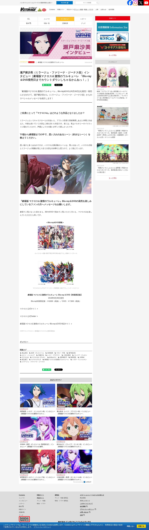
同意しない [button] (130, 526)
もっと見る (112, 55)
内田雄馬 (50, 353)
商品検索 (63, 3)
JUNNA (82, 357)
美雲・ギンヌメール (37, 353)
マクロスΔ (25, 357)
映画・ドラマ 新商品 (61, 501)
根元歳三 (25, 359)
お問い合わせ (84, 512)
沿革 (81, 515)
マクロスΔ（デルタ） (39, 357)
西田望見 (73, 357)
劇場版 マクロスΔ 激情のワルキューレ (57, 359)
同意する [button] (141, 526)
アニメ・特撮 (78, 9)
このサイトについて (86, 503)
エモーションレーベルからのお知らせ (92, 495)
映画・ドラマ (88, 9)
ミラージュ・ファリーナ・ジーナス (33, 362)
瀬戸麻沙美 (72, 353)
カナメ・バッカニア (28, 355)
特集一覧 (47, 23)
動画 (27, 23)
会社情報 (111, 9)
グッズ (83, 23)
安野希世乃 (63, 357)
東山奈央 (25, 353)
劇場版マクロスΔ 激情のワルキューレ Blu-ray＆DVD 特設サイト (45, 324)
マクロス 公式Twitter (28, 316)
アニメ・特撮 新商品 (61, 498)
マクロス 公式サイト (28, 309)
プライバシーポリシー (87, 509)
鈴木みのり (52, 357)
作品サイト (40, 498)
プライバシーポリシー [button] (42, 527)
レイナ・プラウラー (53, 355)
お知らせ (103, 9)
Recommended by (78, 482)
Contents (52, 9)
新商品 (57, 495)
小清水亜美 (67, 355)
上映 (96, 9)
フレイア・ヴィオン (80, 355)
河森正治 (41, 355)
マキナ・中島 (61, 353)
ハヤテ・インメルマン (79, 359)
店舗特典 (65, 23)
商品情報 (83, 498)
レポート (83, 19)
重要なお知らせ (85, 501)
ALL (28, 19)
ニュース (47, 19)
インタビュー (65, 19)
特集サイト (60, 9)
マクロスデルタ (36, 359)
